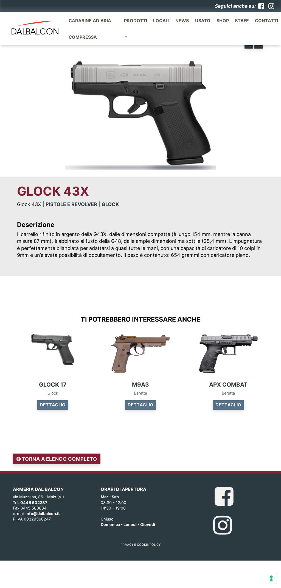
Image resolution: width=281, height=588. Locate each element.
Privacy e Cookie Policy (140, 545)
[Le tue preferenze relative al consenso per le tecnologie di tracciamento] (271, 578)
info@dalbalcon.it (43, 513)
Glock (110, 204)
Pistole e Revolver (71, 204)
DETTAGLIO (53, 404)
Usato (202, 20)
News (182, 20)
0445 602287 (33, 502)
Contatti (266, 20)
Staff (242, 20)
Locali (161, 20)
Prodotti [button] (135, 20)
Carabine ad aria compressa (90, 29)
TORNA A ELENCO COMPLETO (59, 459)
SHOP (223, 20)
